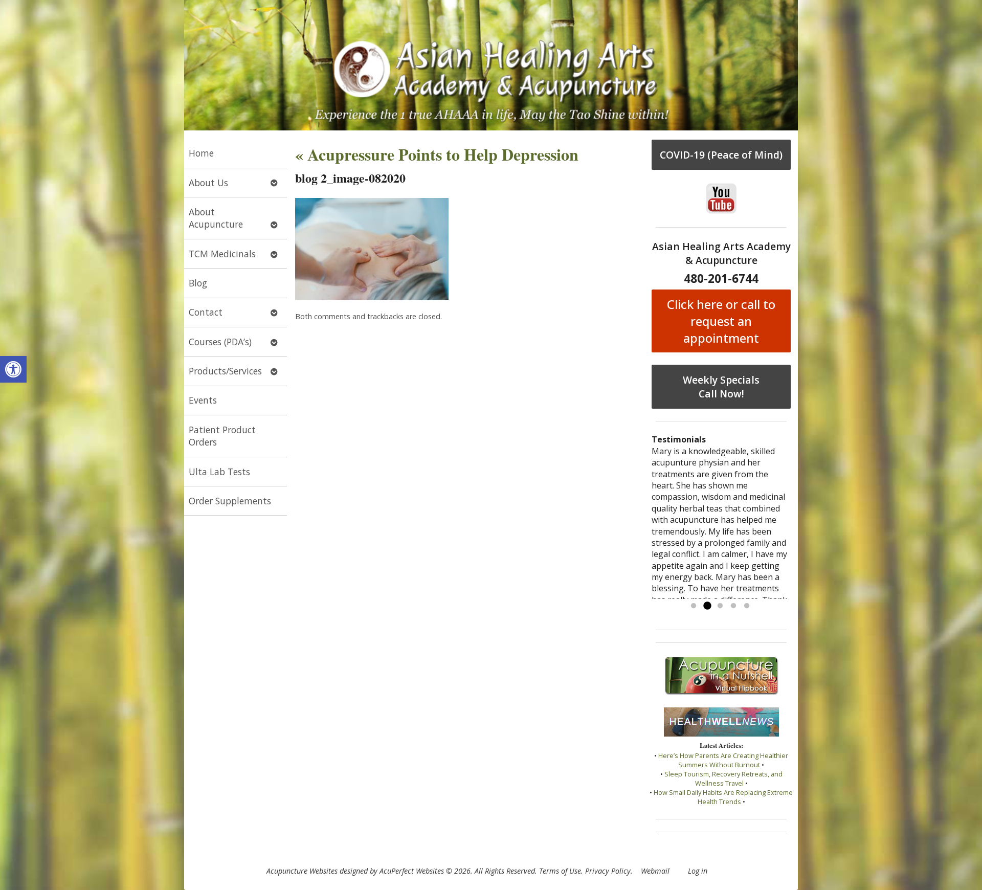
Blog (198, 283)
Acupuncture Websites (302, 871)
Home (201, 153)
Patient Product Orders (222, 436)
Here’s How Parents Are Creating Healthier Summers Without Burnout (723, 760)
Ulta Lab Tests (219, 471)
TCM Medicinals (222, 254)
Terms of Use (560, 871)
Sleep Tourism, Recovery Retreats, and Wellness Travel (723, 778)
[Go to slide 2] (707, 606)
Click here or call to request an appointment (721, 321)
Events (203, 400)
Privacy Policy (608, 871)
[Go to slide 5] (747, 606)
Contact (205, 312)
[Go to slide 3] (720, 606)
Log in (697, 871)
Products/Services (225, 371)
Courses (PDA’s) (220, 342)
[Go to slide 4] (733, 606)
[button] (13, 369)
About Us (208, 182)
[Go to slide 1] (693, 606)
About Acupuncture (216, 218)
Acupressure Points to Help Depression (436, 154)
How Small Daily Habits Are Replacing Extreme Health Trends (723, 797)
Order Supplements (230, 501)
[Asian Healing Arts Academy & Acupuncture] (491, 65)
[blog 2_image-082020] (372, 297)
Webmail (655, 871)
